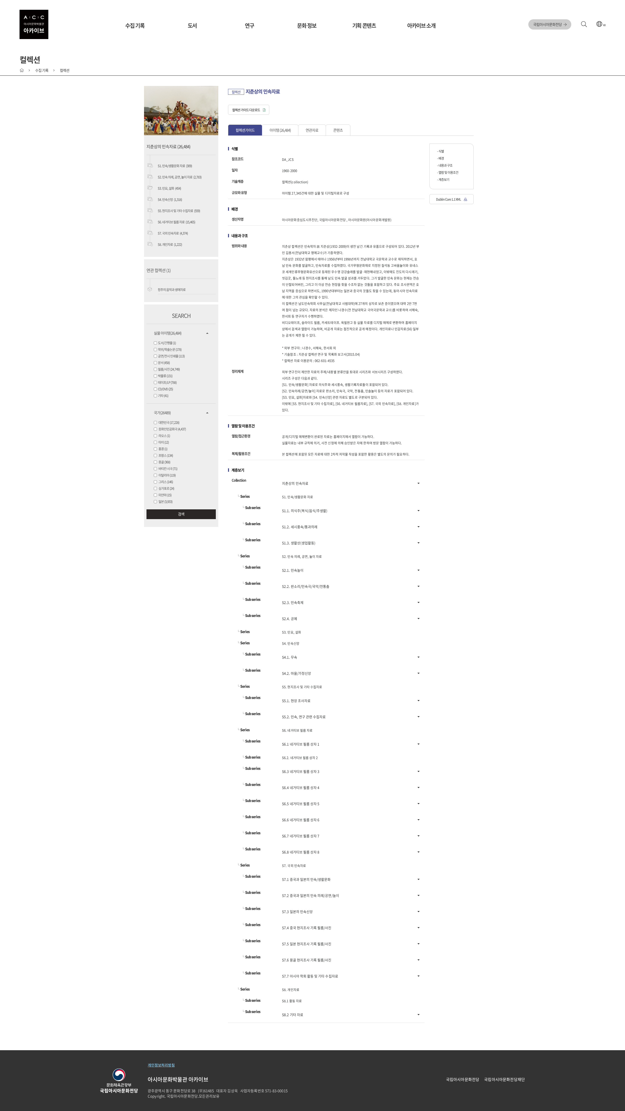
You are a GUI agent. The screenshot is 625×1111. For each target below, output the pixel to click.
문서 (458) (164, 362)
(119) (167, 475)
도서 (192, 25)
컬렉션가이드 (245, 130)
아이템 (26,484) (280, 130)
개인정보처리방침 (161, 1065)
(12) (163, 442)
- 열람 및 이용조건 (447, 172)
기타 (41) (163, 395)
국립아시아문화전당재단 (504, 1079)
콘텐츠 (338, 130)
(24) (166, 488)
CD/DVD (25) (165, 389)
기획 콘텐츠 (364, 25)
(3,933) (165, 501)
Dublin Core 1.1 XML (448, 199)
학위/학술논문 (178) (169, 349)
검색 (181, 514)
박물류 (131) (165, 375)
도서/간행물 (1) (167, 342)
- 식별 (440, 151)
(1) (164, 435)
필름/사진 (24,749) (169, 369)
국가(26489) (162, 412)
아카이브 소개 (421, 25)
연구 (249, 25)
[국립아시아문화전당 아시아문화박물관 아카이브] (34, 24)
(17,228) (168, 422)
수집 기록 (134, 25)
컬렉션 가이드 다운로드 (246, 109)
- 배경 (440, 158)
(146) (165, 481)
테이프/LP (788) (167, 382)
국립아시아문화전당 (547, 24)
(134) (165, 455)
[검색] (584, 25)
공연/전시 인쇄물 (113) (171, 356)
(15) (164, 495)
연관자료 (312, 130)
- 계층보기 (443, 179)
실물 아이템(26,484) (167, 333)
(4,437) (172, 429)
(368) (164, 462)
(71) (167, 468)
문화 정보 (306, 25)
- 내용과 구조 (444, 165)
